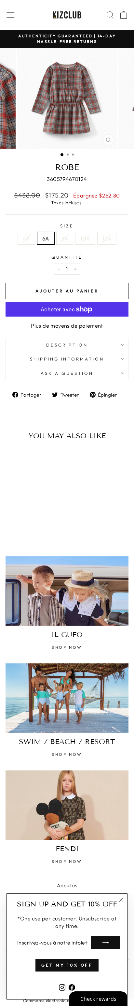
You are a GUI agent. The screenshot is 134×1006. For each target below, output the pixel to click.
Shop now (67, 647)
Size (67, 225)
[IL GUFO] (67, 591)
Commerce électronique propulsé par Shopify (67, 1000)
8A (64, 238)
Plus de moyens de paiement (67, 325)
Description (67, 344)
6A (45, 238)
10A (85, 238)
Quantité (67, 257)
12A (106, 238)
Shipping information (67, 358)
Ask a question (67, 373)
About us (67, 885)
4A (26, 238)
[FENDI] (67, 805)
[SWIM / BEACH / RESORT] (67, 698)
